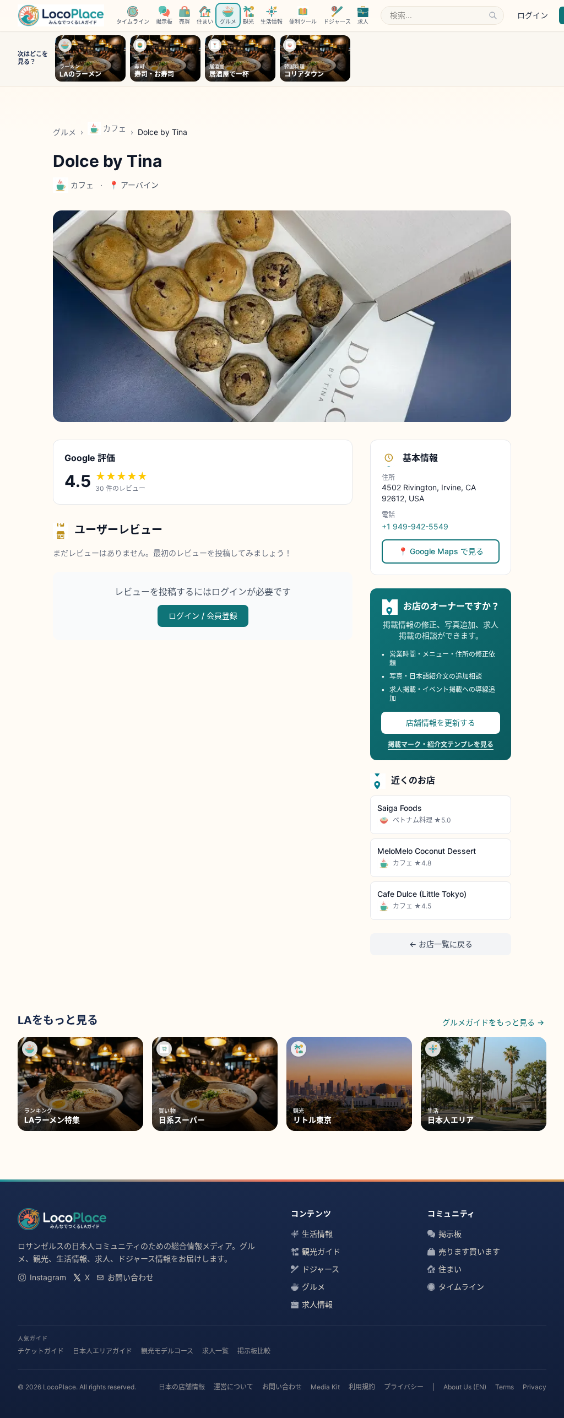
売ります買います (469, 1251)
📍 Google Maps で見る (441, 551)
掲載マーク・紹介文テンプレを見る (441, 744)
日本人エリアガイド (102, 1351)
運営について (233, 1387)
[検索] (493, 15)
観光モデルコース (167, 1351)
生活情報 (317, 1233)
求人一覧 (215, 1351)
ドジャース (320, 1269)
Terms (504, 1387)
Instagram (48, 1277)
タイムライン (461, 1286)
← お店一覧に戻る (441, 944)
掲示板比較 (253, 1351)
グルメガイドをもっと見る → (493, 1022)
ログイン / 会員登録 (203, 615)
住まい (450, 1269)
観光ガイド (321, 1251)
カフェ (114, 128)
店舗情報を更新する (440, 722)
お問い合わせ (130, 1277)
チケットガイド (41, 1351)
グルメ (64, 132)
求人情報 (317, 1304)
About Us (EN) (464, 1387)
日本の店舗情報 (182, 1387)
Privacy (534, 1387)
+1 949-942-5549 (415, 526)
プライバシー (404, 1387)
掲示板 (450, 1233)
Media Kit (325, 1387)
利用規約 (362, 1387)
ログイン (532, 15)
